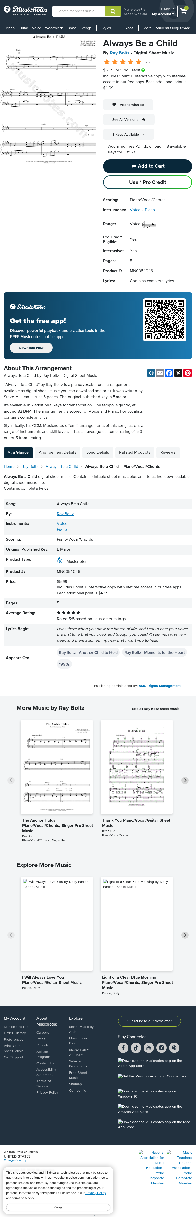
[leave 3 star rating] (123, 62)
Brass (72, 28)
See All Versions (125, 119)
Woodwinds (54, 28)
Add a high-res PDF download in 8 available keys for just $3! (147, 149)
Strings (86, 28)
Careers (42, 1032)
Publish (42, 1045)
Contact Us (45, 1063)
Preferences (13, 1039)
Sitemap (75, 1084)
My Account (162, 14)
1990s (64, 664)
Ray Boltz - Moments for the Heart (154, 652)
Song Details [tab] (97, 453)
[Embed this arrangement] (151, 373)
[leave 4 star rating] (131, 62)
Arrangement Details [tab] (57, 453)
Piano (10, 28)
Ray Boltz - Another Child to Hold (88, 652)
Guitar (23, 28)
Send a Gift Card (135, 13)
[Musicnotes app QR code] (164, 325)
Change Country (15, 1160)
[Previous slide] (11, 780)
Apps (129, 28)
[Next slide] (185, 780)
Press (41, 1039)
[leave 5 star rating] (138, 62)
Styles (106, 28)
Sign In (169, 9)
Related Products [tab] (134, 453)
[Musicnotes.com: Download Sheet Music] (25, 10)
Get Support (13, 1057)
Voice (36, 28)
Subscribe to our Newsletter (149, 1021)
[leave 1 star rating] (107, 62)
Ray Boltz (120, 53)
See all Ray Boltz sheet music (155, 709)
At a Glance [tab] (18, 453)
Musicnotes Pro (134, 9)
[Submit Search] (113, 11)
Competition (78, 1090)
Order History (15, 1033)
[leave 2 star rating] (115, 62)
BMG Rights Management (160, 686)
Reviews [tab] (168, 453)
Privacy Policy (47, 1092)
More (148, 30)
